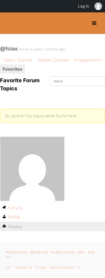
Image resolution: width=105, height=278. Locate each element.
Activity (15, 207)
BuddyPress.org (9, 23)
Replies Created (53, 60)
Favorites (12, 69)
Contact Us (23, 267)
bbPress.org (39, 252)
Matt (81, 252)
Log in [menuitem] (83, 6)
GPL (8, 267)
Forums (15, 226)
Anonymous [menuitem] (98, 6)
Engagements (87, 60)
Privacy (41, 267)
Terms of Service (62, 267)
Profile (14, 217)
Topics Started (17, 60)
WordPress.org (16, 252)
